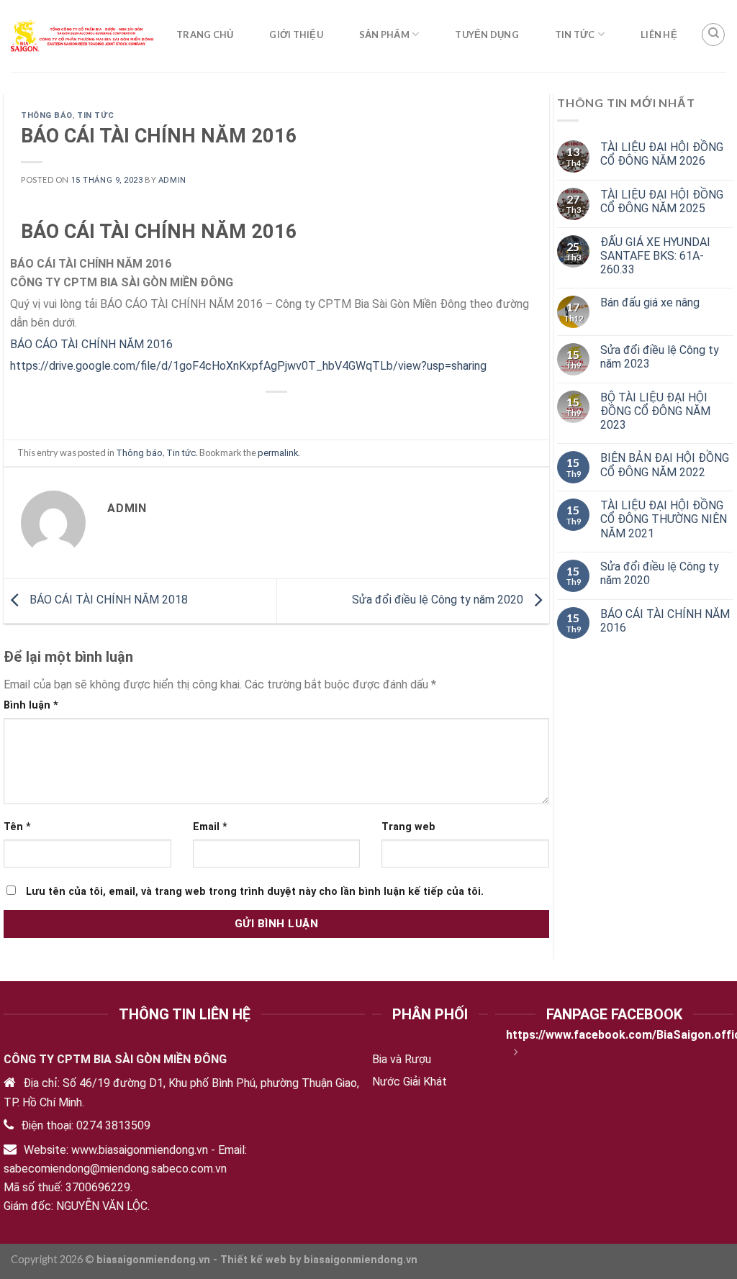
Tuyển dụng (487, 34)
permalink (278, 452)
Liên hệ (659, 34)
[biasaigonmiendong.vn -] (83, 35)
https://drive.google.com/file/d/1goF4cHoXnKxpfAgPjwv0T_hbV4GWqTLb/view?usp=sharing (248, 366)
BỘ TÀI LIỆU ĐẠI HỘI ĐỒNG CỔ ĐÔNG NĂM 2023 (655, 411)
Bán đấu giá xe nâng (650, 302)
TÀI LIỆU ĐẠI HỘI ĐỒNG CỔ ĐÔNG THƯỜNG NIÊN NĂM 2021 (663, 519)
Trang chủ (204, 34)
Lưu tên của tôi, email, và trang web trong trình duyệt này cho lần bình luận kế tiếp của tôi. (255, 892)
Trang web (408, 827)
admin (172, 180)
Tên (17, 827)
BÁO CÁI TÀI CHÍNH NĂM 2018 (107, 600)
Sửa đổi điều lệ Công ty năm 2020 (439, 600)
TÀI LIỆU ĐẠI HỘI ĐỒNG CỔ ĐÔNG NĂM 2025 (661, 201)
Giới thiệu (296, 34)
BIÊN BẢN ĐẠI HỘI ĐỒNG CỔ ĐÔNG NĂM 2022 (664, 464)
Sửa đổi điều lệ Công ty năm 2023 (659, 356)
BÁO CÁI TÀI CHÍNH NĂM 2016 (665, 620)
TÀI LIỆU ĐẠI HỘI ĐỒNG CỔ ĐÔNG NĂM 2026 (661, 154)
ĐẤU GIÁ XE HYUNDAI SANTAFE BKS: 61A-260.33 (655, 255)
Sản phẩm (384, 34)
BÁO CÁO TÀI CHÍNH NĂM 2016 (91, 344)
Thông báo (47, 115)
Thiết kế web (253, 1260)
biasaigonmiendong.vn (360, 1260)
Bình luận (31, 705)
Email (210, 827)
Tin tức (575, 34)
